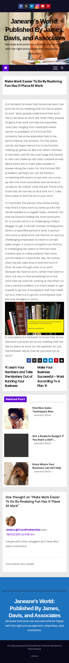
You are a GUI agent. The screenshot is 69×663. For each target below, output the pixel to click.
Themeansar (34, 648)
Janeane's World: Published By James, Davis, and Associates (34, 30)
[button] (63, 67)
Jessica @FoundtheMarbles (23, 530)
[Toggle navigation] (55, 68)
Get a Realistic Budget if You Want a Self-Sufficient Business (48, 440)
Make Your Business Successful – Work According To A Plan (50, 376)
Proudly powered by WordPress (24, 645)
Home (34, 656)
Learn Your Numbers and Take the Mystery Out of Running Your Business (19, 376)
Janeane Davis (42, 415)
